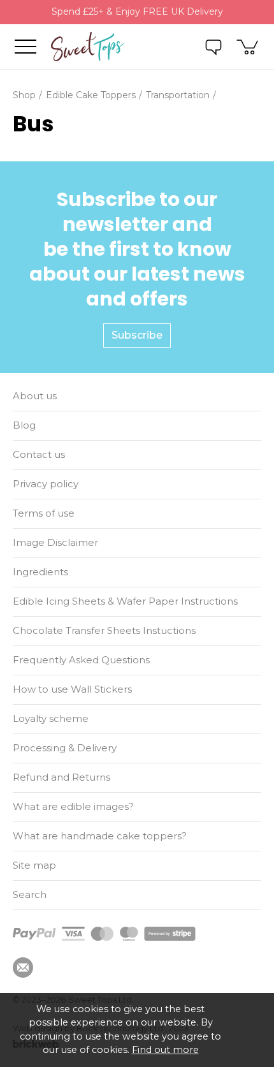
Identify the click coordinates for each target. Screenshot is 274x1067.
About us (35, 396)
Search (30, 894)
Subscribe (137, 335)
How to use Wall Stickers (72, 689)
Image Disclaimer (55, 542)
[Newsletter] (23, 967)
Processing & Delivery (65, 748)
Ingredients (40, 572)
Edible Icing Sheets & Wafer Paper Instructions (125, 601)
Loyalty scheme (51, 718)
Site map (34, 865)
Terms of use (44, 513)
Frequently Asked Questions (81, 660)
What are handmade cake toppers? (100, 836)
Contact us (39, 454)
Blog (24, 425)
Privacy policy (45, 484)
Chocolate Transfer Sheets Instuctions (104, 630)
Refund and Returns (61, 777)
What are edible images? (73, 806)
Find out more (165, 1050)
